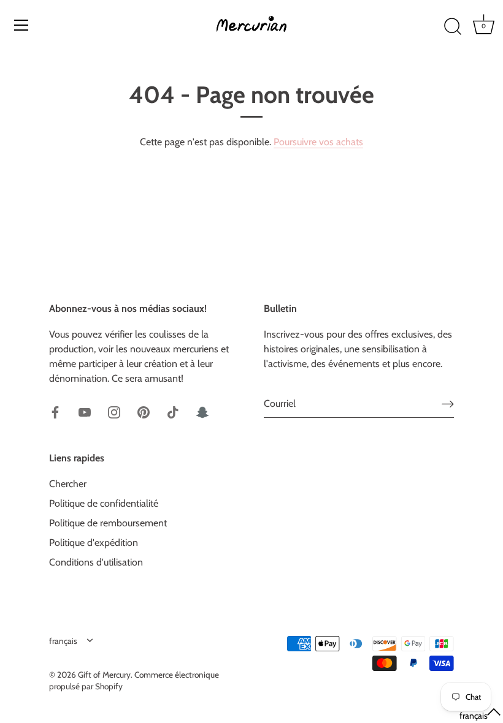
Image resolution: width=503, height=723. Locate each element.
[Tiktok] (173, 411)
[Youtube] (85, 411)
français (63, 641)
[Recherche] (452, 26)
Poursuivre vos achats (318, 142)
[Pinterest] (143, 411)
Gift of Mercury (104, 674)
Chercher (67, 484)
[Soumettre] (448, 404)
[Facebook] (55, 411)
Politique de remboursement (108, 523)
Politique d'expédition (93, 542)
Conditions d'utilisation (96, 562)
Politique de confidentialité (103, 503)
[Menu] (21, 25)
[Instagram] (114, 411)
